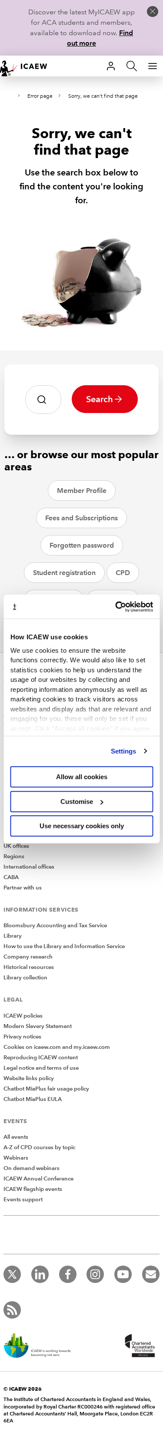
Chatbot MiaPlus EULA (32, 1099)
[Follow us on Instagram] (95, 1274)
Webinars (15, 1157)
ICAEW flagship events (32, 1189)
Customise (76, 801)
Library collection (25, 977)
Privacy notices (22, 1036)
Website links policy (28, 1078)
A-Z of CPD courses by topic (39, 1147)
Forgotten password (82, 545)
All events (15, 1137)
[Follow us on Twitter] (12, 1274)
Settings (123, 751)
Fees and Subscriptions (81, 518)
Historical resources (28, 967)
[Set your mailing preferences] (151, 1274)
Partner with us (22, 887)
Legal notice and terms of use (41, 1067)
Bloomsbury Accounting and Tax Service (55, 925)
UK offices (16, 846)
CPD (123, 573)
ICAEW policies (23, 1015)
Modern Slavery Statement (37, 1026)
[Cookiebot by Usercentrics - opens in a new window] (116, 606)
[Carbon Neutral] (41, 1346)
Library (12, 935)
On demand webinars (31, 1168)
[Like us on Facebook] (68, 1274)
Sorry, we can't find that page (103, 96)
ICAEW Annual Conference (38, 1178)
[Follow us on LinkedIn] (40, 1274)
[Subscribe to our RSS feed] (12, 1310)
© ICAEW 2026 (22, 1388)
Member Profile (81, 490)
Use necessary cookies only (82, 826)
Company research (28, 956)
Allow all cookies (81, 776)
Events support (23, 1199)
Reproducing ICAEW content (40, 1057)
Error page (40, 96)
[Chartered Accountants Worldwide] (139, 1346)
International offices (28, 866)
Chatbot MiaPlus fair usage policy (46, 1088)
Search (99, 399)
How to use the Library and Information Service (64, 946)
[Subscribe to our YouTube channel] (123, 1274)
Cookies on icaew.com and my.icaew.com (56, 1047)
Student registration (64, 573)
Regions (13, 856)
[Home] (28, 66)
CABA (11, 877)
